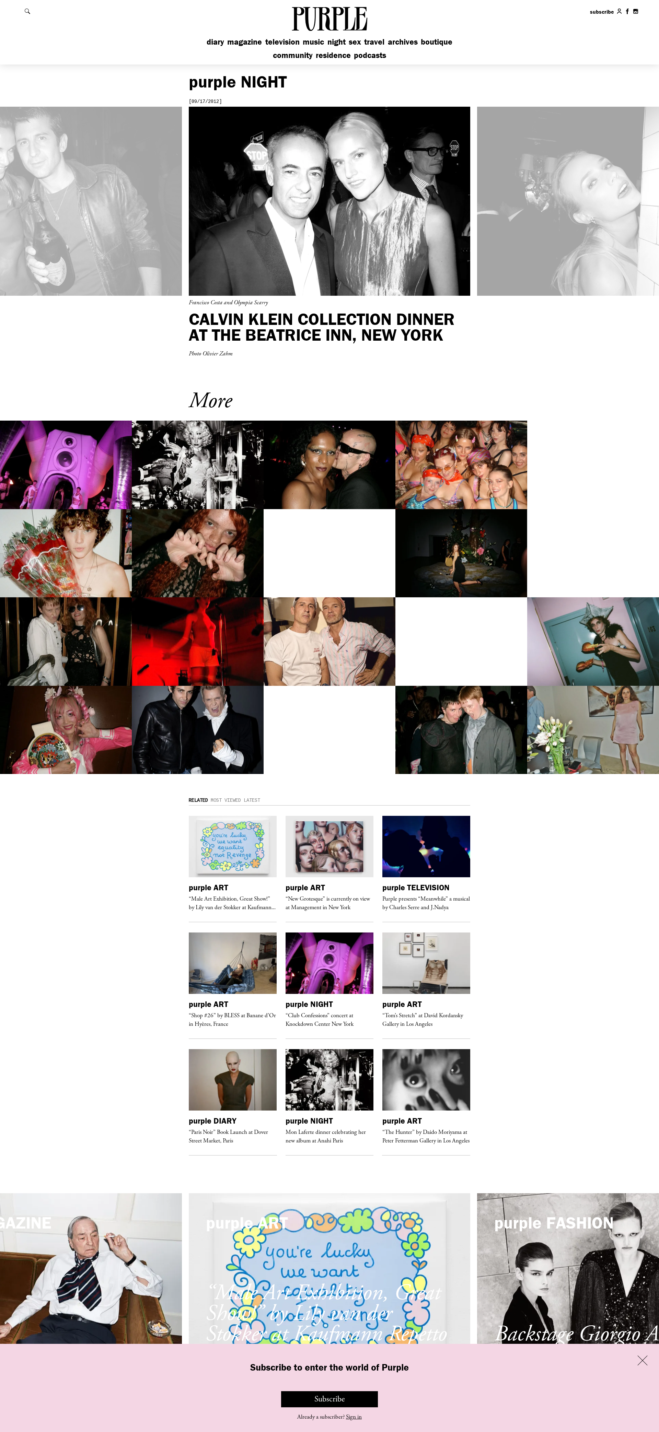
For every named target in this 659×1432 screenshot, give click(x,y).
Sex (355, 42)
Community (293, 55)
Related (198, 800)
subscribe (602, 11)
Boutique (436, 42)
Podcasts (370, 55)
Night (336, 42)
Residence (333, 55)
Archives (403, 42)
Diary (215, 42)
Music (313, 42)
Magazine (244, 42)
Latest (252, 800)
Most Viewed (226, 800)
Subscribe (329, 1399)
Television (282, 42)
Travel (374, 42)
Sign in (354, 1417)
